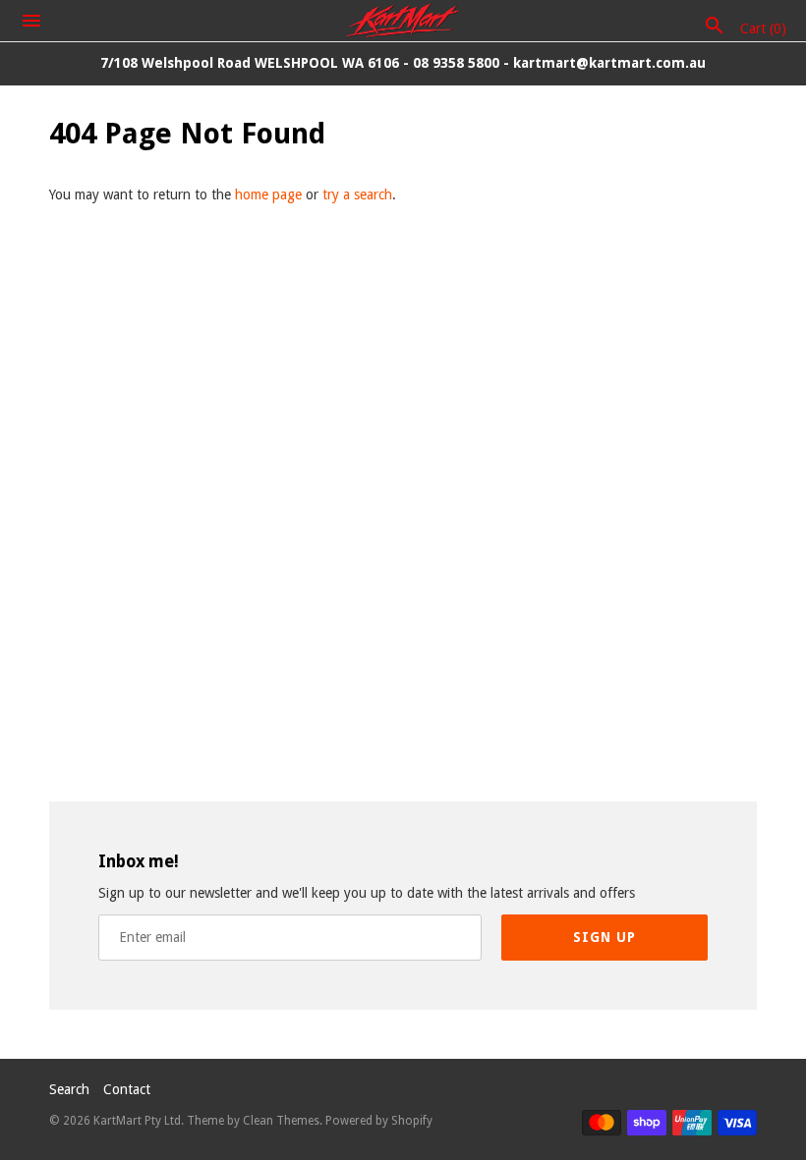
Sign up (604, 937)
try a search (357, 194)
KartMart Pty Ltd (137, 1121)
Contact (126, 1089)
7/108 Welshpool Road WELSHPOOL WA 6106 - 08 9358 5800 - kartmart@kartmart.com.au (403, 63)
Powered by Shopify (378, 1121)
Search (69, 1089)
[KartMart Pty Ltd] (403, 20)
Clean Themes (281, 1121)
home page (268, 194)
